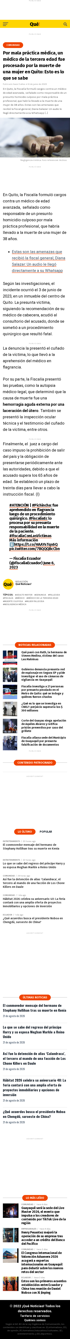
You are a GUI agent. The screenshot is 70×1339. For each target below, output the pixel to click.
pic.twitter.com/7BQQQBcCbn (34, 548)
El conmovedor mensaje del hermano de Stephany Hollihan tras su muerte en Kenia (34, 1008)
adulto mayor (24, 595)
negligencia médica (15, 604)
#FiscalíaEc (38, 518)
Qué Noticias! (23, 584)
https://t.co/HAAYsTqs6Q (36, 544)
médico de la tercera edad (43, 598)
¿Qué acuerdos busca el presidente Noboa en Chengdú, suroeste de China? (34, 1114)
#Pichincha (41, 505)
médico (21, 598)
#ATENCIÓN (19, 505)
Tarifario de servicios (35, 1316)
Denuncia (41, 595)
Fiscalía (8, 598)
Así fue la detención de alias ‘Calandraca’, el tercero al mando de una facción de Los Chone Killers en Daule (34, 1058)
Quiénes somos (35, 1320)
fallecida (54, 595)
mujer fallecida (35, 601)
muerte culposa (13, 601)
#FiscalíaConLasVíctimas (30, 535)
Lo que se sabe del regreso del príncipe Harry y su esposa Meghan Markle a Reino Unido (33, 1031)
